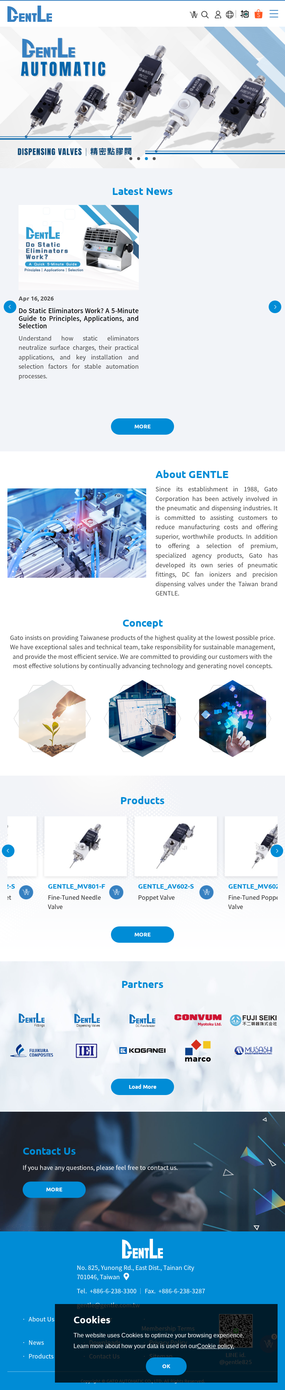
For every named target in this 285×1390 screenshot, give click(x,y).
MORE (142, 426)
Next (275, 307)
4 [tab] (154, 158)
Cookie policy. (215, 1346)
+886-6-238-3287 (181, 1290)
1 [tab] (131, 158)
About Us (41, 1318)
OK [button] (166, 1366)
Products (41, 1355)
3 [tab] (146, 158)
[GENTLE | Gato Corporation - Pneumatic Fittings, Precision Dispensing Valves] (29, 14)
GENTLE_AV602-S (133, 886)
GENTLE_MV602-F (223, 886)
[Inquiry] (193, 15)
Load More (143, 1087)
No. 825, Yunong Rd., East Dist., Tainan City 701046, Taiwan (135, 1272)
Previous (10, 307)
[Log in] (218, 15)
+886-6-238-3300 (113, 1290)
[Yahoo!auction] (244, 14)
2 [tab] (138, 158)
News (36, 1342)
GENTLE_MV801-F (43, 886)
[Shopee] (258, 14)
